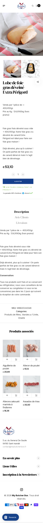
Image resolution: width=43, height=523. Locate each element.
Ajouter (15, 359)
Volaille (21, 318)
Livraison (21, 222)
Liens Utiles (10, 466)
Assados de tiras (31, 401)
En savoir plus (11, 458)
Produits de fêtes (12, 314)
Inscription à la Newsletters (20, 474)
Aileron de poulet (31, 365)
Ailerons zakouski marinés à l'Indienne (11, 404)
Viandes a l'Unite (30, 314)
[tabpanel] (21, 34)
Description (21, 211)
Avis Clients (21, 217)
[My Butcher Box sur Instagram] (21, 489)
